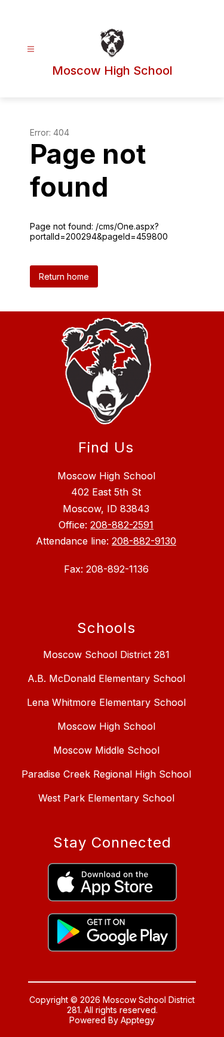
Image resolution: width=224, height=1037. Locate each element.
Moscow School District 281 (106, 654)
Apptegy (138, 1020)
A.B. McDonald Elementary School (106, 678)
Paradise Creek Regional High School (106, 774)
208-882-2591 (122, 525)
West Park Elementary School (106, 798)
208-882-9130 (144, 541)
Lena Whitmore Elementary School (106, 702)
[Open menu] (31, 49)
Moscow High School (106, 726)
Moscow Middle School (106, 750)
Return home (64, 276)
